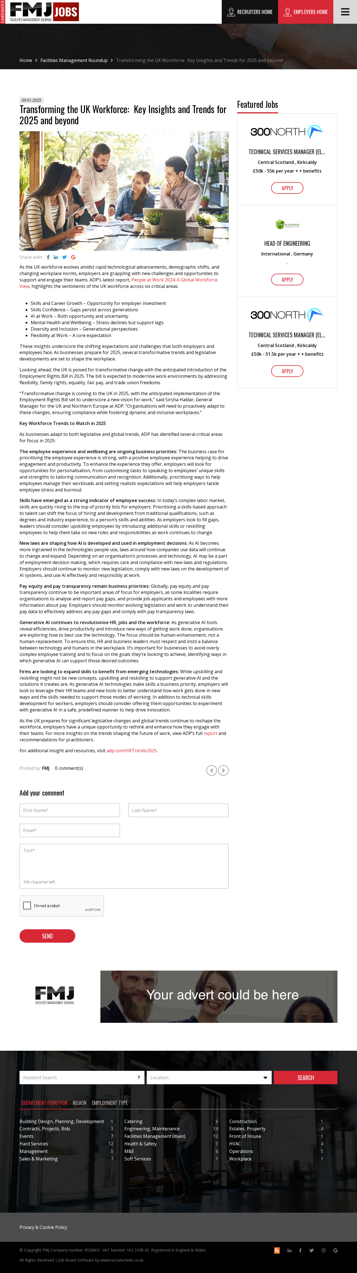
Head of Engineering (287, 243)
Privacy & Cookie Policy (43, 1227)
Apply (287, 188)
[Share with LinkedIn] (56, 257)
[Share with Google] (73, 257)
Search (306, 1077)
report (210, 733)
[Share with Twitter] (64, 257)
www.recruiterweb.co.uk (121, 1260)
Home (26, 60)
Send (47, 936)
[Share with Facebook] (48, 257)
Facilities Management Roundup (74, 60)
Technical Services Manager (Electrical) (287, 152)
